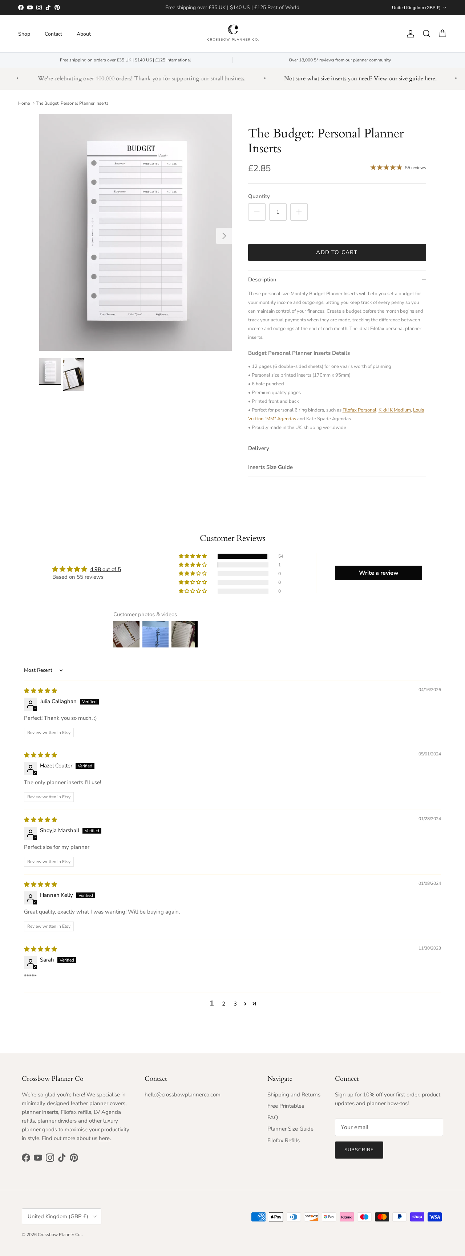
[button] (193, 556)
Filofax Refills (283, 1140)
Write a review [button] (379, 573)
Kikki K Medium (395, 410)
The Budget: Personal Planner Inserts (72, 103)
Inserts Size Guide (270, 467)
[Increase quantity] (299, 212)
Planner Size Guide (290, 1128)
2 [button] (223, 1003)
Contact (53, 33)
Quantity (259, 196)
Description (262, 279)
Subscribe (359, 1150)
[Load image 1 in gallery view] (135, 232)
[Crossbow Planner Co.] (233, 34)
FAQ (272, 1117)
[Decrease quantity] (257, 212)
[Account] (409, 33)
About (84, 33)
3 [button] (235, 1003)
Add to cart (336, 252)
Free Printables (285, 1105)
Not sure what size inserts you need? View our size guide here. (348, 79)
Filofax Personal (359, 410)
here (104, 1138)
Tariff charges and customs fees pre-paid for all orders (232, 7)
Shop (24, 33)
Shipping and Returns (293, 1094)
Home (24, 103)
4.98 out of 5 (105, 569)
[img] (40, 690)
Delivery (258, 448)
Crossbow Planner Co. (60, 1234)
